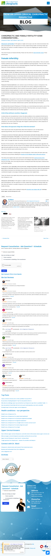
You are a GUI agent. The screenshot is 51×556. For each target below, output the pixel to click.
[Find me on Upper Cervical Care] (11, 469)
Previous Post (5, 238)
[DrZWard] (4, 202)
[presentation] (11, 265)
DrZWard (10, 199)
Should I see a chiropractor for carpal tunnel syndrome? (14, 416)
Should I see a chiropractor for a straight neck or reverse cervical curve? (18, 422)
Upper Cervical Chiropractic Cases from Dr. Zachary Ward (15, 438)
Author (3, 196)
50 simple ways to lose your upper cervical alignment (14, 407)
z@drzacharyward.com (36, 508)
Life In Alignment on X (6, 451)
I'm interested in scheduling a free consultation (14, 259)
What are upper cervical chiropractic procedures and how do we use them (19, 436)
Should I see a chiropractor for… (9, 414)
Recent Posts (8, 196)
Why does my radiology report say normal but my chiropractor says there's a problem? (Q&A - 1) (24, 403)
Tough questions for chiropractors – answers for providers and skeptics (18, 440)
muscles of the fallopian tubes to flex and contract (33, 154)
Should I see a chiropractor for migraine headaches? (13, 420)
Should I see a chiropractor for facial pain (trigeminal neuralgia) (16, 418)
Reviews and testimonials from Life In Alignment (13, 449)
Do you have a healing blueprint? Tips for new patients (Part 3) (16, 400)
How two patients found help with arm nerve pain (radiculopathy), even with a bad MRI (22, 405)
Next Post (47, 238)
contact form (16, 207)
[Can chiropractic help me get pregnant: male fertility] (9, 223)
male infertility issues (38, 52)
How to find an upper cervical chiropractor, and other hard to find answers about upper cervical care (25, 433)
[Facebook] (46, 201)
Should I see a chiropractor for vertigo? (10, 427)
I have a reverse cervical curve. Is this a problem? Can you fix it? (16, 398)
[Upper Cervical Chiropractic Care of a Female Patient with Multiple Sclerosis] (26, 223)
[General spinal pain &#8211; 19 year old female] (41, 221)
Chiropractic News (5, 40)
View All (12, 296)
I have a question (7, 257)
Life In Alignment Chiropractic (33, 201)
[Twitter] (48, 201)
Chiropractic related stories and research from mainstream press (17, 447)
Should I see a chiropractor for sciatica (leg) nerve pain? (14, 425)
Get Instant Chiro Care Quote (11, 274)
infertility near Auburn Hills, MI (34, 189)
